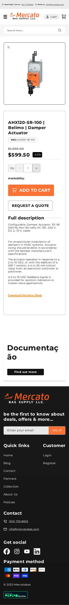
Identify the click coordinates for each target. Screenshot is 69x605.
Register (49, 463)
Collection (11, 486)
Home (8, 455)
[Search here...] (60, 30)
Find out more (25, 372)
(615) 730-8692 (27, 4)
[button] (5, 17)
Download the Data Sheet (25, 295)
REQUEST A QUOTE (30, 206)
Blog (7, 463)
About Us (11, 494)
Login (47, 455)
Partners (10, 478)
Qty (12, 168)
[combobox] (34, 30)
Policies (9, 502)
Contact (10, 471)
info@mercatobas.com (55, 4)
